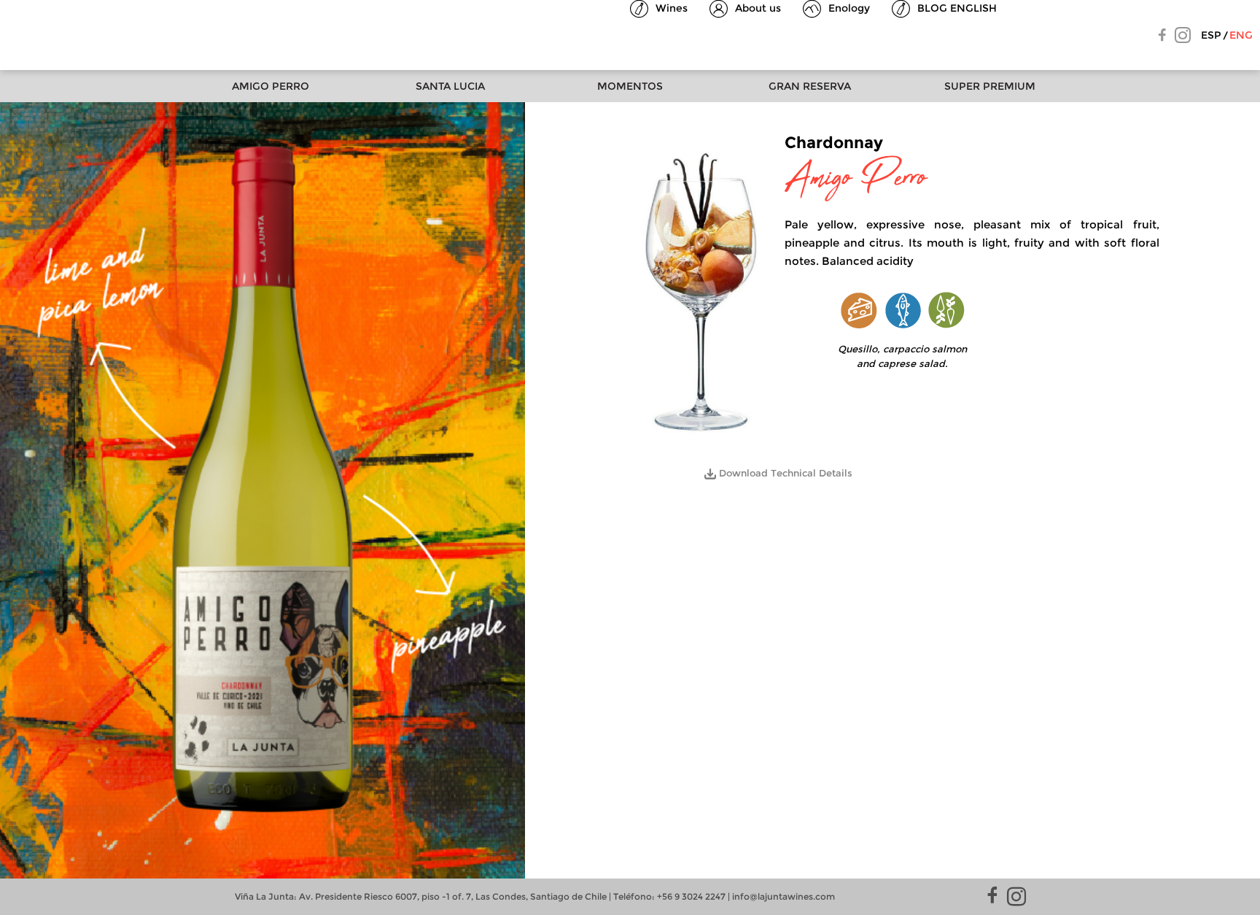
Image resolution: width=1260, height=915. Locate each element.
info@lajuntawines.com (783, 896)
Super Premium (989, 86)
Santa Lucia (450, 86)
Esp (1211, 35)
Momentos (630, 86)
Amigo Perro (270, 86)
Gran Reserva (810, 86)
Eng (1241, 35)
